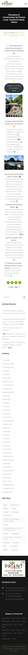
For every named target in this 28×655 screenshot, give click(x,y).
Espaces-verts (7, 515)
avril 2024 (6, 410)
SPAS (4, 546)
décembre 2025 (8, 364)
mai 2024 (6, 406)
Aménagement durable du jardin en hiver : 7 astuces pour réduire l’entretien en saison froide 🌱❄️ (13, 321)
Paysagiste (6, 542)
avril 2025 (6, 374)
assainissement (14, 505)
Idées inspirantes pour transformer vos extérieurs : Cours (12, 529)
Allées (5, 505)
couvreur (5, 512)
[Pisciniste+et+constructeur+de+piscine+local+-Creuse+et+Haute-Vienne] (12, 282)
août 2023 (6, 428)
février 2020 (7, 481)
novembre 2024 (8, 385)
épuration (14, 550)
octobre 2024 (7, 389)
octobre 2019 (7, 492)
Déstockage (15, 512)
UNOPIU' (5, 550)
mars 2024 (6, 414)
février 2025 (7, 378)
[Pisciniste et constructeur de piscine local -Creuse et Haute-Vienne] (8, 282)
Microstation (15, 533)
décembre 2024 (8, 381)
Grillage (5, 524)
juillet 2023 (7, 431)
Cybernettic (23, 646)
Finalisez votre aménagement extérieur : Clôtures (11, 520)
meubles (5, 533)
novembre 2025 (8, 367)
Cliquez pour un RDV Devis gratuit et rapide (14, 88)
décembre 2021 (8, 471)
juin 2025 (6, 371)
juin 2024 (6, 403)
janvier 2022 (7, 467)
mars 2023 (6, 446)
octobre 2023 (7, 424)
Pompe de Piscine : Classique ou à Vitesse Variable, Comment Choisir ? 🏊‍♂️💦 (13, 344)
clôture (14, 508)
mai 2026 (6, 360)
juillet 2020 (7, 478)
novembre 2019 (8, 488)
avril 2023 (6, 442)
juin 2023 (6, 435)
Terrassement (14, 546)
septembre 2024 (8, 392)
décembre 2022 (8, 456)
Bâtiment (5, 508)
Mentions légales (8, 648)
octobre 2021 (7, 474)
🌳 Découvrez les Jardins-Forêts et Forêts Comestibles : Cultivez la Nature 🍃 (13, 336)
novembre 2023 (8, 421)
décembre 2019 (8, 485)
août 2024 (6, 396)
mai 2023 (6, 439)
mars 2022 (6, 463)
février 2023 (7, 449)
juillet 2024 (7, 399)
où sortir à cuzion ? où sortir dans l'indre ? (12, 538)
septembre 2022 (8, 460)
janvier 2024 (7, 417)
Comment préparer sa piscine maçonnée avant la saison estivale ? (13, 313)
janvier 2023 (7, 453)
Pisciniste (16, 542)
